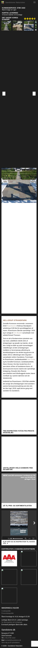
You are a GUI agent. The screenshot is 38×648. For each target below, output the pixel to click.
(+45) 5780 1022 (9, 638)
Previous (3, 94)
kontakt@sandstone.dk (13, 640)
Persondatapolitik (7, 613)
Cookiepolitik (6, 611)
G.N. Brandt (17, 333)
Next (34, 94)
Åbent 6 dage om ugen (9, 10)
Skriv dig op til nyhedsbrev (10, 642)
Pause (3, 311)
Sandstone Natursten (15, 2)
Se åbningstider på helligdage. (12, 622)
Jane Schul (31, 359)
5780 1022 (21, 8)
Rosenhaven (11, 326)
